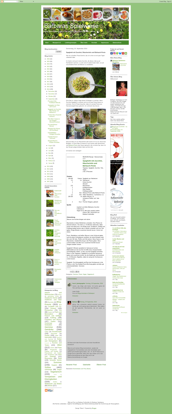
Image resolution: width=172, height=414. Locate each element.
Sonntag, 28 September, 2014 (94, 283)
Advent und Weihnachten (53, 293)
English (50, 312)
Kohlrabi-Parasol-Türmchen (53, 137)
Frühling (53, 318)
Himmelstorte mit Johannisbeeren (57, 242)
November (51, 94)
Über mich (84, 42)
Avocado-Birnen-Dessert (52, 125)
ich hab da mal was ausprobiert (118, 247)
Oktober (50, 96)
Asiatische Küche (51, 298)
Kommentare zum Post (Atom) (82, 368)
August (50, 145)
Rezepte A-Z (57, 42)
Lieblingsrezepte (70, 42)
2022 (48, 69)
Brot (60, 304)
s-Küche (114, 296)
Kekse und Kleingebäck (53, 340)
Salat (60, 358)
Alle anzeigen (124, 312)
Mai (49, 153)
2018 (48, 79)
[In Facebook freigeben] (77, 272)
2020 (48, 74)
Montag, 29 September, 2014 (88, 302)
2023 (48, 66)
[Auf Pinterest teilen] (78, 272)
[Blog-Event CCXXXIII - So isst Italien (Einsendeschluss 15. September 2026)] (118, 131)
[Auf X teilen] (75, 272)
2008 (48, 179)
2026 (48, 59)
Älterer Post (101, 365)
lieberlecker (116, 305)
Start (46, 42)
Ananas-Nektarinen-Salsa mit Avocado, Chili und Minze (119, 268)
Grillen (46, 331)
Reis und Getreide (53, 355)
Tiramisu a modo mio (118, 291)
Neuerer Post (71, 365)
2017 (48, 81)
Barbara (74, 302)
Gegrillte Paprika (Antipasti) (57, 251)
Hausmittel (54, 333)
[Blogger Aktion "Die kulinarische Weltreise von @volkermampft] (116, 211)
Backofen (50, 302)
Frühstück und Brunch (53, 319)
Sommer (58, 362)
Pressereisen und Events (53, 353)
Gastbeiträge (48, 323)
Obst (59, 345)
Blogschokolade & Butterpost (86, 293)
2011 (48, 171)
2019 (48, 76)
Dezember (51, 91)
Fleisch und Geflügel (53, 316)
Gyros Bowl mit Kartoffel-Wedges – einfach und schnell (119, 299)
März (50, 158)
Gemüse (75, 274)
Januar (50, 163)
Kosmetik (47, 343)
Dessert (53, 308)
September (51, 99)
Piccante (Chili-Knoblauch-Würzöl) (54, 101)
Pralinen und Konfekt (51, 351)
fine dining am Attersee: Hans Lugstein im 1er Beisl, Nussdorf (118, 259)
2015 (48, 86)
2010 (48, 174)
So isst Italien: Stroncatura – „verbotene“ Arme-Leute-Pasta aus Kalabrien (119, 233)
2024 (48, 64)
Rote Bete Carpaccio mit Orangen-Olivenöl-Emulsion (54, 120)
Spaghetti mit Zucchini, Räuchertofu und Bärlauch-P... (54, 111)
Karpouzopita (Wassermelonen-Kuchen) (57, 194)
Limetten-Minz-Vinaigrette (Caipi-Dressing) (57, 233)
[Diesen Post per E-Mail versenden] (71, 272)
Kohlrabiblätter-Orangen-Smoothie (54, 133)
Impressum (105, 42)
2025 (48, 61)
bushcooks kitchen (118, 256)
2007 (48, 181)
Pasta (80, 274)
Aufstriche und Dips (53, 300)
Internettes (48, 337)
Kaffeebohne (116, 274)
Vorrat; (55, 374)
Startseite (86, 365)
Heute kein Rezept (117, 242)
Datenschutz (117, 42)
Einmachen (49, 310)
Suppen (54, 365)
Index (56, 335)
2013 (48, 166)
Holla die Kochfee (117, 282)
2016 (48, 84)
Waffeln (55, 381)
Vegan (84, 274)
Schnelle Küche (56, 360)
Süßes (48, 367)
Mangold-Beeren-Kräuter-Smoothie (53, 141)
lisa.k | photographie (78, 283)
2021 (48, 71)
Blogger (94, 408)
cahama (114, 265)
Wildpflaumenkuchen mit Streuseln (58, 202)
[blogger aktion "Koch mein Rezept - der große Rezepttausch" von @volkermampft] (116, 184)
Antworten (75, 296)
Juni (49, 150)
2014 (48, 89)
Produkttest (51, 354)
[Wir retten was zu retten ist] (116, 158)
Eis (60, 310)
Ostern (52, 347)
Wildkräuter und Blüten (53, 384)
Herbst (47, 335)
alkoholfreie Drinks (53, 296)
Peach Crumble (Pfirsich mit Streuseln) (57, 222)
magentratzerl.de (117, 290)
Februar (50, 160)
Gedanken (48, 325)
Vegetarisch (90, 274)
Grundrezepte (57, 331)
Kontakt (94, 42)
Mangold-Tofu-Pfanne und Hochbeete (54, 129)
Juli (49, 148)
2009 (48, 176)
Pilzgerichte (53, 349)
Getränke (49, 329)
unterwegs (48, 369)
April (49, 155)
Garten (53, 321)
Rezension (48, 358)
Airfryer (60, 294)
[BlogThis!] (73, 272)
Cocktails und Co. (55, 306)
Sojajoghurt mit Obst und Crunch (54, 106)
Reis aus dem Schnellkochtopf (58, 213)
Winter (50, 385)
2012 (48, 169)
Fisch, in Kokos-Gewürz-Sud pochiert (58, 262)
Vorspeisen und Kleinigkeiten (53, 377)
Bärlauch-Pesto (73, 145)
